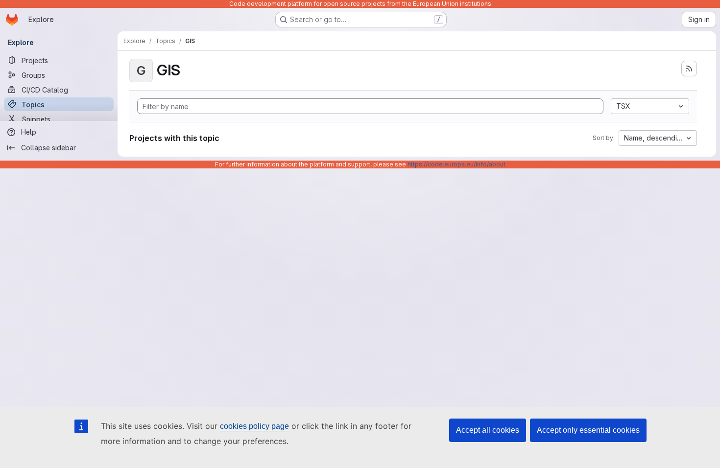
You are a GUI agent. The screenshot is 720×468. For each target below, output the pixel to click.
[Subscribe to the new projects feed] (689, 68)
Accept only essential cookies (588, 430)
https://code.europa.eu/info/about (456, 164)
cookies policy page (254, 426)
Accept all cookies (487, 430)
